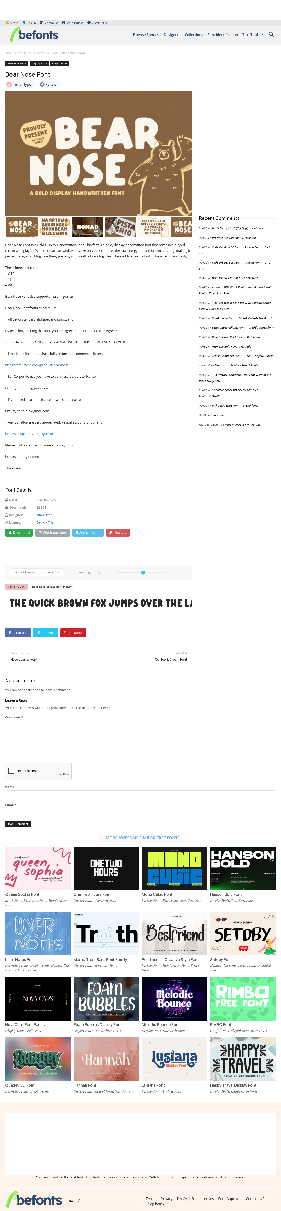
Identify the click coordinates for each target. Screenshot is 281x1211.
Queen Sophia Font (22, 894)
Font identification (222, 34)
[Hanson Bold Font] (243, 868)
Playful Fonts (59, 63)
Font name (217, 415)
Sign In (12, 22)
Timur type (44, 515)
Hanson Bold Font (226, 894)
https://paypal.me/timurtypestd (29, 433)
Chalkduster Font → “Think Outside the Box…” (242, 318)
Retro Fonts (170, 900)
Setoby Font (221, 959)
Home (7, 53)
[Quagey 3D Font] (38, 1059)
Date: (13, 500)
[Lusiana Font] (174, 1059)
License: (15, 522)
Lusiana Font (153, 1085)
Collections (194, 34)
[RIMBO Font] (243, 999)
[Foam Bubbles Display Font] (106, 999)
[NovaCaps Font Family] (38, 999)
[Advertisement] (232, 134)
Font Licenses (202, 1199)
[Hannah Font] (106, 1059)
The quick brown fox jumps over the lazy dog (101, 603)
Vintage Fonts (172, 1091)
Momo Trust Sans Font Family (100, 959)
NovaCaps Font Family (25, 1024)
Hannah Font (85, 1085)
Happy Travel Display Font (233, 1085)
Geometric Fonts (105, 900)
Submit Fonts (99, 22)
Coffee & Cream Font (171, 660)
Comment (14, 717)
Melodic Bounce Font (161, 1024)
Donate (120, 532)
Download (21, 532)
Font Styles (23, 53)
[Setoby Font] (243, 933)
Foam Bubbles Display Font (98, 1024)
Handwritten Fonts (176, 965)
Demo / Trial (45, 522)
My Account (51, 22)
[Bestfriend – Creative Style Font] (174, 933)
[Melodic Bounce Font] (174, 999)
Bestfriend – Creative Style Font (170, 959)
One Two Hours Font (92, 894)
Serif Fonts (33, 1030)
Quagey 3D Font (20, 1085)
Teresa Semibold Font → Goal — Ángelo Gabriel (243, 356)
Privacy (167, 1199)
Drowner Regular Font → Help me (234, 238)
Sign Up (29, 22)
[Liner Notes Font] (38, 933)
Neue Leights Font (24, 660)
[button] (271, 36)
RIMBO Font (220, 1024)
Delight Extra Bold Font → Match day (236, 337)
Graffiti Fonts (219, 1030)
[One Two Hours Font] (106, 868)
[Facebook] (79, 1201)
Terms (151, 1199)
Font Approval (229, 1199)
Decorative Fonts (46, 53)
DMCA (182, 1199)
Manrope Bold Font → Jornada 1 (233, 346)
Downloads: (18, 507)
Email (10, 805)
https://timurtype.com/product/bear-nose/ (37, 365)
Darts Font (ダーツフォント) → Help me (237, 228)
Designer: (16, 515)
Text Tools (250, 34)
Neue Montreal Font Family (242, 424)
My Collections (74, 22)
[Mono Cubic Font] (174, 868)
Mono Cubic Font (157, 894)
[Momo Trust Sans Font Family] (106, 933)
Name (11, 787)
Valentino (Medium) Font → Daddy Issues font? (243, 328)
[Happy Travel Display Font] (243, 1059)
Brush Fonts (13, 900)
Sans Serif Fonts (191, 900)
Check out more (55, 532)
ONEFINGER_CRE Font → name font (235, 278)
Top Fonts (156, 1203)
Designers (172, 34)
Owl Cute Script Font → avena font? (235, 406)
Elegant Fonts (103, 1091)
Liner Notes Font (20, 959)
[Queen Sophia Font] (38, 868)
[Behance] (71, 1201)
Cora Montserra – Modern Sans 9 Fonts (233, 365)
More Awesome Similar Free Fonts (143, 837)
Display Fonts (39, 63)
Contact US (255, 1199)
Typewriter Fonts (26, 970)
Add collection (90, 532)
